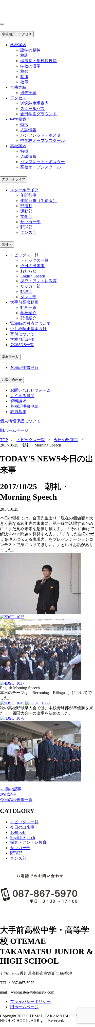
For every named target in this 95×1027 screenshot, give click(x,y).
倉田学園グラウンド (38, 114)
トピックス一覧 (34, 260)
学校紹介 (28, 313)
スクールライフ (13, 179)
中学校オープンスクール (42, 140)
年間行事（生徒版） (38, 200)
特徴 (24, 124)
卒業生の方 (10, 357)
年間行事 (28, 195)
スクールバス (32, 108)
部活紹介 (28, 318)
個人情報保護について (20, 421)
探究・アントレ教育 (38, 281)
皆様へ (7, 244)
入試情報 (28, 130)
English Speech (32, 276)
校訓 (24, 55)
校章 (24, 82)
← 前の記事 (10, 789)
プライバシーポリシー (30, 1001)
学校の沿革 (30, 66)
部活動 (26, 206)
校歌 (24, 71)
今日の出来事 (32, 266)
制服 (24, 76)
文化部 (26, 216)
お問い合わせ (12, 380)
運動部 (26, 211)
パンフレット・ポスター (42, 135)
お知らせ (28, 271)
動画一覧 (28, 307)
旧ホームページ (14, 430)
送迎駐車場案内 (34, 103)
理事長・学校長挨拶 (38, 61)
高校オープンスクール (40, 167)
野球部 (26, 227)
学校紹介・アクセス (17, 34)
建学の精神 (30, 50)
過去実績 (28, 92)
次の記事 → (10, 794)
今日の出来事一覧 (16, 799)
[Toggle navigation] (2, 24)
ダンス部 (28, 232)
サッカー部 (30, 222)
